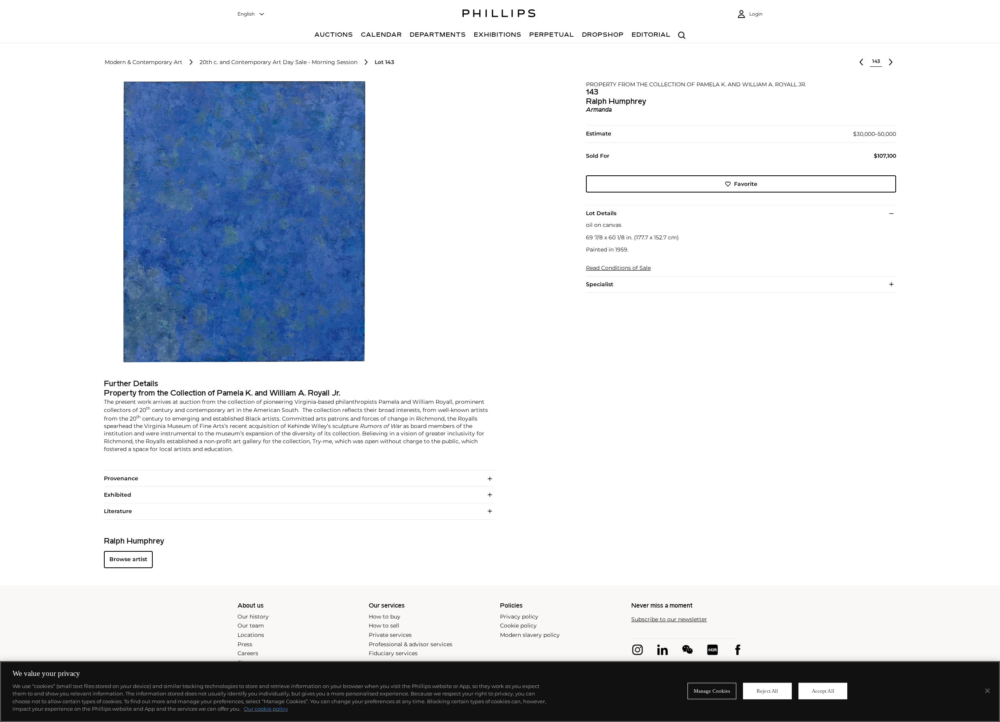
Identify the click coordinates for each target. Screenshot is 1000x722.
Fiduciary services (393, 653)
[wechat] (687, 650)
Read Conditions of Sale (618, 268)
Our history (253, 616)
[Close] (987, 690)
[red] (712, 650)
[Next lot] (890, 62)
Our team (251, 625)
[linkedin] (662, 650)
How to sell (384, 625)
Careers (248, 653)
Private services (390, 634)
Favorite (745, 183)
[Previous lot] (861, 62)
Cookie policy (518, 625)
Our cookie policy (266, 709)
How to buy (384, 616)
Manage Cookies (712, 691)
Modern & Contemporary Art (143, 62)
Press (245, 644)
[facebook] (737, 650)
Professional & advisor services (410, 644)
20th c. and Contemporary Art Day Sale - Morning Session (278, 62)
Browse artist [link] (128, 559)
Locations (251, 634)
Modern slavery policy (530, 634)
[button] (242, 221)
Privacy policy (519, 616)
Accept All (823, 691)
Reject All (767, 691)
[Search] (682, 36)
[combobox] (251, 14)
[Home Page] (499, 14)
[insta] (637, 650)
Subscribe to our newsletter (669, 619)
